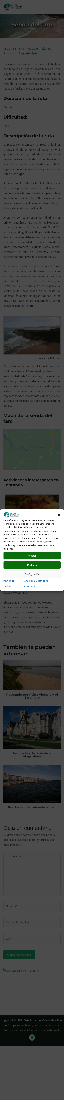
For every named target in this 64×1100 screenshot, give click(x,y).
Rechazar (32, 565)
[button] (59, 515)
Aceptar (32, 555)
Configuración (32, 574)
